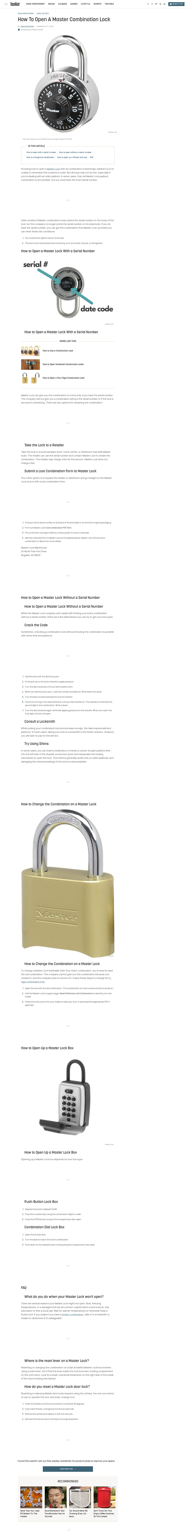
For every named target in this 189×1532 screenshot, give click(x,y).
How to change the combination (40, 157)
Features (109, 4)
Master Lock (53, 169)
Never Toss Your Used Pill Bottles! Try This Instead (29, 1514)
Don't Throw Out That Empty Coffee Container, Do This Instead (104, 1514)
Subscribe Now (66, 1469)
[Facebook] (148, 4)
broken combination (73, 1315)
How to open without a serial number (75, 152)
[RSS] (164, 4)
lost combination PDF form (59, 528)
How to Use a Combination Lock (58, 351)
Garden (74, 4)
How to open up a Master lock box (72, 157)
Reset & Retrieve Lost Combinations (76, 993)
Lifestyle (85, 4)
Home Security (43, 14)
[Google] (160, 4)
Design (51, 4)
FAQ (91, 157)
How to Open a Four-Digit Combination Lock (63, 378)
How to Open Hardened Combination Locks (63, 364)
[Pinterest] (152, 4)
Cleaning (62, 4)
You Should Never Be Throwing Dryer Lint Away (78, 1514)
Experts (98, 4)
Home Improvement (35, 4)
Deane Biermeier (27, 26)
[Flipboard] (156, 4)
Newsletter (177, 4)
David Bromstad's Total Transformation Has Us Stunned (55, 1514)
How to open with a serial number (41, 152)
